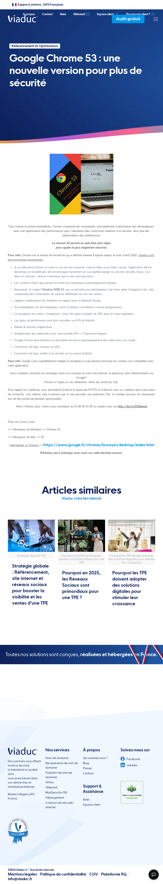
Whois (49, 782)
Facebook (133, 759)
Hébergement (54, 797)
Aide (63, 14)
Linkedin (131, 765)
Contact (47, 14)
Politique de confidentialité (63, 874)
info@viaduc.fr (20, 879)
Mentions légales (22, 874)
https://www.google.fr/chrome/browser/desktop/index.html (98, 445)
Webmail (79, 14)
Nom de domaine (56, 758)
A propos (29, 14)
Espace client (105, 14)
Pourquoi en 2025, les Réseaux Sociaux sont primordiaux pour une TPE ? (81, 585)
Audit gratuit (128, 18)
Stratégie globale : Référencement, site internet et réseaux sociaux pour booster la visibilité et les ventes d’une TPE (30, 584)
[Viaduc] (23, 18)
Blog (86, 763)
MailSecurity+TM (56, 792)
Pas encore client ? (138, 14)
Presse (87, 768)
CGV (93, 874)
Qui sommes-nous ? (95, 758)
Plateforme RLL (114, 874)
